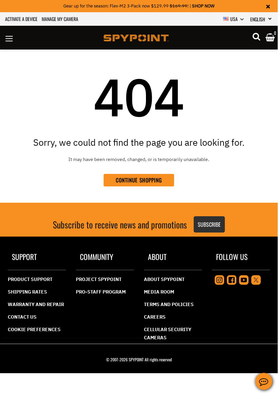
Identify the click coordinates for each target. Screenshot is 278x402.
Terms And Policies (169, 304)
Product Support (30, 279)
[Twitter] (256, 279)
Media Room (159, 292)
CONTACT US (22, 317)
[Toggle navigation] (9, 37)
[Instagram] (219, 279)
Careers (155, 317)
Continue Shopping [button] (139, 180)
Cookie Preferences (34, 329)
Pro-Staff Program (101, 292)
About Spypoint (164, 279)
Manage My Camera (60, 18)
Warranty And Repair (36, 304)
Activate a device (21, 18)
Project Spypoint (99, 279)
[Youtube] (244, 279)
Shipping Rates (27, 292)
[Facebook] (231, 279)
